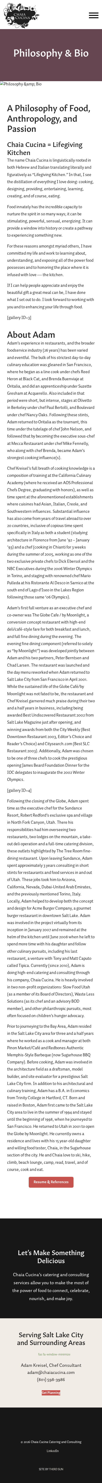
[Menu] (93, 15)
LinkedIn (52, 1451)
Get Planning (51, 1392)
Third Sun (56, 1469)
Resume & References (51, 1182)
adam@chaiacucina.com (51, 1372)
